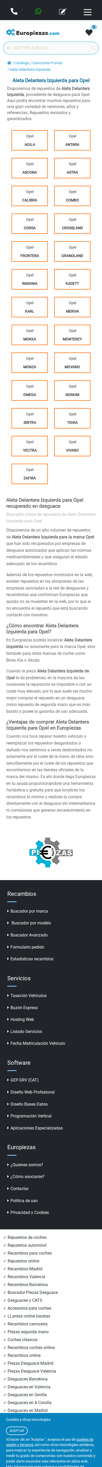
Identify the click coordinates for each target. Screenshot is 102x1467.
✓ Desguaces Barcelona (25, 1379)
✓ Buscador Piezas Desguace (30, 1292)
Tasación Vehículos (28, 995)
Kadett (72, 283)
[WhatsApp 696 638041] (38, 12)
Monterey (72, 339)
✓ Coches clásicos (20, 1339)
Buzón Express (24, 1007)
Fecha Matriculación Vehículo (37, 1043)
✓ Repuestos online (21, 1261)
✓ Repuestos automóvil (25, 1245)
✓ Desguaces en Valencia (26, 1386)
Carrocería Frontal (47, 63)
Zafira (30, 478)
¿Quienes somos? (26, 1164)
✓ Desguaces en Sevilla (25, 1394)
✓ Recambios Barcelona (25, 1284)
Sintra (30, 422)
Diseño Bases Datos (29, 1104)
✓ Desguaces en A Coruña (27, 1402)
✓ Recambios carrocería (25, 1323)
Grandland (72, 256)
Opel (30, 140)
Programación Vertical (31, 1115)
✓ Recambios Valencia (24, 1276)
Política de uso (24, 1200)
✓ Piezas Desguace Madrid (28, 1363)
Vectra (30, 450)
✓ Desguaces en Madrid (25, 1410)
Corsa (30, 228)
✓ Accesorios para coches (27, 1308)
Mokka (29, 339)
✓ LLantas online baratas (26, 1316)
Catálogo (21, 63)
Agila (30, 144)
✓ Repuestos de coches (25, 1237)
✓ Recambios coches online (29, 1347)
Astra (72, 172)
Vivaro (72, 450)
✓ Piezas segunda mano (26, 1331)
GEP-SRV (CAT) (24, 1080)
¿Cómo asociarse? (27, 1176)
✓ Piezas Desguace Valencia (29, 1371)
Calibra (29, 200)
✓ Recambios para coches (27, 1253)
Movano (72, 367)
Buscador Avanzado (29, 935)
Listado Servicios (26, 1031)
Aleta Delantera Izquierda (30, 69)
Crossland (72, 228)
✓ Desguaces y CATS (22, 1300)
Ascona (29, 172)
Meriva (72, 311)
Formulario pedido (27, 947)
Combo (72, 200)
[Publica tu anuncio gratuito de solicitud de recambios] (63, 12)
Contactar (19, 1188)
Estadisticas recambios (31, 958)
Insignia (29, 283)
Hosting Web (22, 1019)
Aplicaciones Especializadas (36, 1128)
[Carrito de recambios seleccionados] (89, 33)
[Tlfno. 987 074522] (15, 12)
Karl (29, 311)
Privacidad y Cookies (29, 1212)
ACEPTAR (17, 1431)
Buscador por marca (29, 911)
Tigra (72, 422)
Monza (29, 367)
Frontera (29, 256)
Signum (72, 395)
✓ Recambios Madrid (22, 1268)
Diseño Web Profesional (32, 1092)
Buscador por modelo (30, 922)
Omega (29, 395)
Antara (72, 144)
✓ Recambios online (22, 1355)
